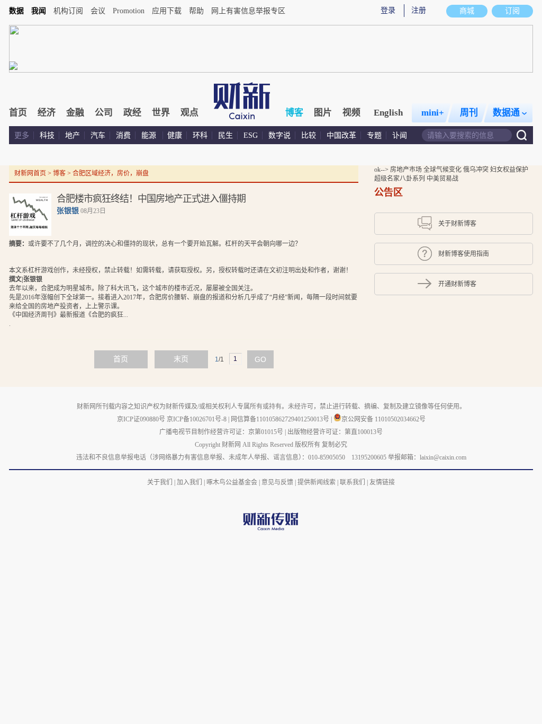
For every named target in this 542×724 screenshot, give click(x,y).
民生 (225, 135)
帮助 (196, 11)
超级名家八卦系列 (400, 178)
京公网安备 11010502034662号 (383, 419)
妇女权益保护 (509, 169)
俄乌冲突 (476, 169)
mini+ (432, 113)
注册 (418, 10)
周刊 (469, 113)
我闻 (38, 11)
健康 (174, 135)
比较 (308, 135)
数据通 (506, 113)
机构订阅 (68, 11)
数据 (16, 11)
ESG (250, 135)
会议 (98, 11)
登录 (388, 10)
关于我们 (160, 482)
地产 (72, 135)
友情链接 (382, 482)
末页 (181, 359)
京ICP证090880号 (141, 419)
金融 (75, 113)
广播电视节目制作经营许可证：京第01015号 (221, 432)
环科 (200, 135)
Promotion (128, 11)
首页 (18, 113)
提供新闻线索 (316, 482)
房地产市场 (406, 169)
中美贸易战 (442, 178)
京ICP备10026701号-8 (197, 419)
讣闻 (399, 135)
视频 (351, 113)
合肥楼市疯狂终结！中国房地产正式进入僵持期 (151, 198)
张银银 (68, 211)
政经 (132, 113)
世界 (161, 113)
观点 (189, 113)
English (388, 113)
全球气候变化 (443, 169)
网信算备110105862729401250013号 (281, 419)
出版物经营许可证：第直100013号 (335, 432)
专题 (374, 135)
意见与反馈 (277, 482)
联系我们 (352, 482)
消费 (123, 135)
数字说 (279, 135)
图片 (323, 113)
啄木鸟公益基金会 (232, 482)
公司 (104, 113)
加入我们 (189, 482)
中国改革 (341, 135)
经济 (47, 113)
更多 (21, 135)
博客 (294, 113)
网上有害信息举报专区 (248, 11)
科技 (47, 135)
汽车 (98, 135)
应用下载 (167, 11)
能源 (149, 135)
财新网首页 (30, 173)
